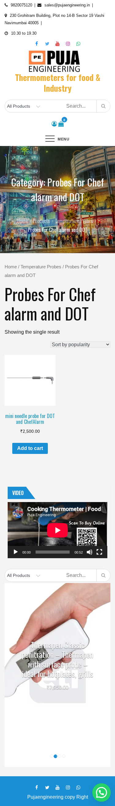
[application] (57, 530)
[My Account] (54, 124)
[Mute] (89, 552)
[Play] (16, 552)
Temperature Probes (41, 266)
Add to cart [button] (30, 448)
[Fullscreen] (99, 552)
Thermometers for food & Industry (57, 82)
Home (11, 266)
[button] (101, 792)
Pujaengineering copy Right (57, 797)
